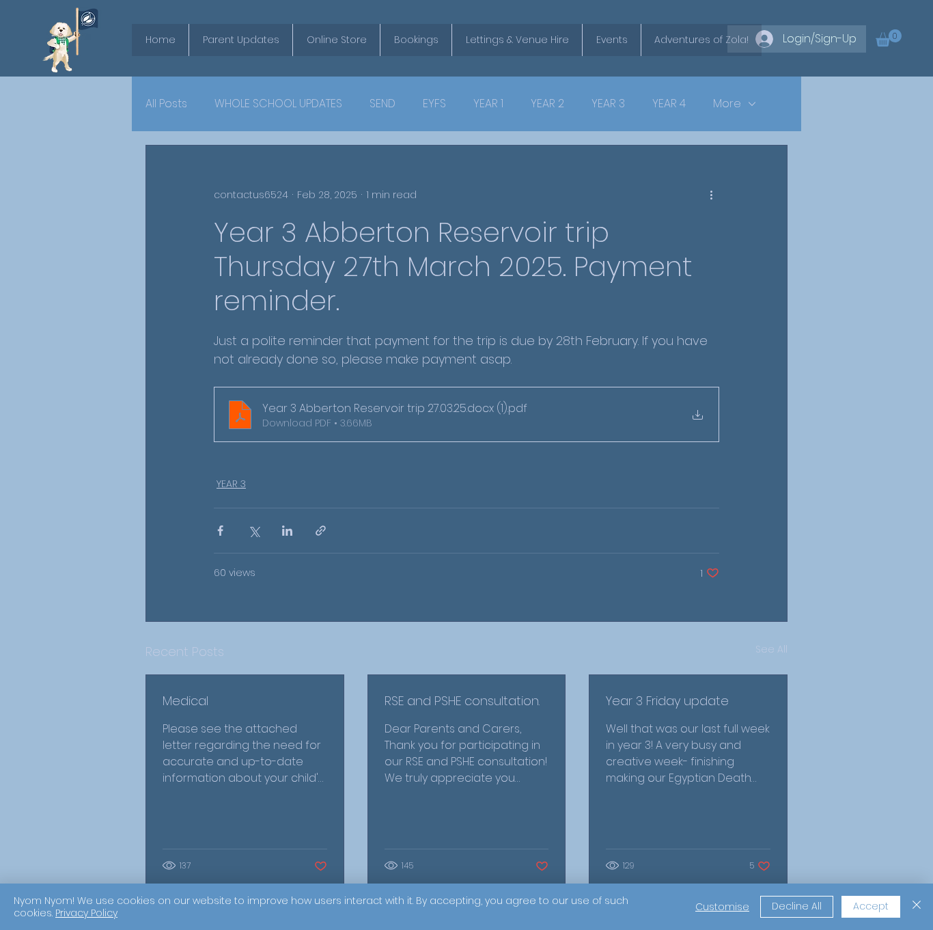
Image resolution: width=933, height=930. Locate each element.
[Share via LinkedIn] (287, 530)
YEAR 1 (488, 103)
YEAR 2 (547, 103)
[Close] (916, 906)
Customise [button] (722, 907)
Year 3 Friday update (667, 700)
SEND (382, 103)
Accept (871, 906)
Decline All (797, 906)
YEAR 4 (669, 103)
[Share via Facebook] (220, 530)
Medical (185, 700)
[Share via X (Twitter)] (253, 530)
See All (771, 649)
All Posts (166, 103)
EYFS (434, 103)
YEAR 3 (608, 103)
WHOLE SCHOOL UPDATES (278, 103)
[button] (889, 37)
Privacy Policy (86, 913)
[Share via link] (320, 530)
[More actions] (711, 195)
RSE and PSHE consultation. (462, 700)
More (727, 103)
